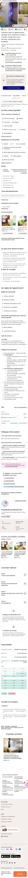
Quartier (24, 95)
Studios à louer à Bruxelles (18, 790)
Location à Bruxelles (7, 776)
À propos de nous (5, 807)
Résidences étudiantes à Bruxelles (7, 794)
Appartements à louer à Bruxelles (18, 777)
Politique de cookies (6, 819)
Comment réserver (6, 95)
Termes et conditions (6, 821)
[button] (19, 25)
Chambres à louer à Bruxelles (7, 790)
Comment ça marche (6, 804)
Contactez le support (6, 833)
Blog (2, 809)
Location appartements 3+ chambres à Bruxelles (19, 786)
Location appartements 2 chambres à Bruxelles (19, 781)
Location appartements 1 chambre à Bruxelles (7, 781)
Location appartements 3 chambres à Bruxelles (7, 786)
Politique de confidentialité (8, 816)
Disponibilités (16, 95)
